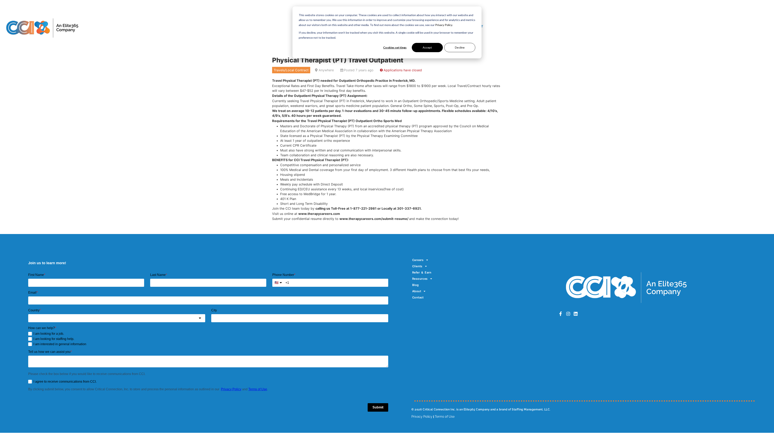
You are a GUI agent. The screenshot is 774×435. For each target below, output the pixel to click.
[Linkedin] (575, 313)
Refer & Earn (422, 272)
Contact (418, 297)
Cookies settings (395, 47)
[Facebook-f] (560, 313)
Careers (418, 260)
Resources (420, 278)
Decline (460, 47)
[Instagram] (568, 313)
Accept (427, 47)
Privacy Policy (443, 25)
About (416, 291)
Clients (417, 266)
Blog (415, 285)
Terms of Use (445, 416)
